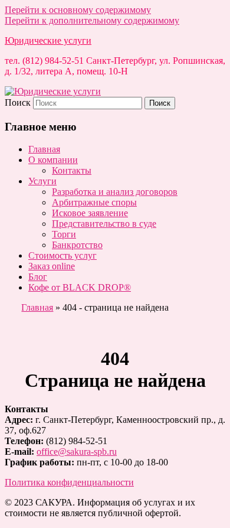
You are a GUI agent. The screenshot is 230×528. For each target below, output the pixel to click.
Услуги (42, 181)
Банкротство (77, 245)
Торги (64, 234)
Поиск (18, 102)
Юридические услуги (48, 40)
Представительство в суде (104, 224)
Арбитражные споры (94, 202)
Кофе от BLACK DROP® (79, 287)
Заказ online (51, 266)
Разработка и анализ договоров (115, 192)
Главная (44, 149)
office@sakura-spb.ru (77, 451)
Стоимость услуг (62, 255)
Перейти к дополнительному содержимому (92, 20)
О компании (53, 160)
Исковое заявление (90, 213)
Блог (37, 277)
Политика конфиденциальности (69, 482)
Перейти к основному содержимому (78, 10)
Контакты (71, 170)
